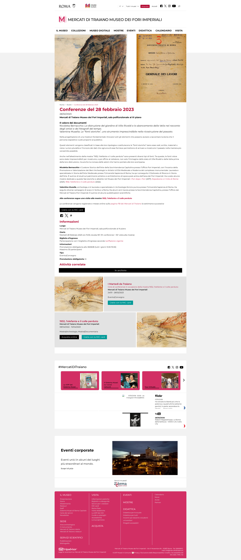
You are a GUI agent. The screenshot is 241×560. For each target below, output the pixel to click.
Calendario (164, 30)
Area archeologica (67, 525)
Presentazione (66, 499)
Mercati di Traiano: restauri (71, 532)
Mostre (119, 30)
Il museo (62, 30)
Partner (158, 502)
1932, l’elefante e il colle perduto (117, 198)
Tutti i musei (131, 6)
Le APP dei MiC (98, 513)
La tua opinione (98, 520)
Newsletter (64, 515)
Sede (63, 521)
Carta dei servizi (66, 513)
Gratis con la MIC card (72, 210)
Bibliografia (65, 543)
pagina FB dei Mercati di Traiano (126, 204)
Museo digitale (100, 30)
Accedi (154, 6)
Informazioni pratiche (100, 499)
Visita (179, 30)
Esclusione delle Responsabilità (152, 553)
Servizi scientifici (71, 538)
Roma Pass (96, 508)
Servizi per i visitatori (100, 504)
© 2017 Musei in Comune (122, 553)
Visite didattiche (98, 511)
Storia (62, 501)
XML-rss (180, 555)
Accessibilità (97, 518)
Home (62, 105)
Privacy (136, 553)
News (157, 497)
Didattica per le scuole (132, 513)
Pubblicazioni (65, 541)
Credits (167, 553)
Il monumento (66, 527)
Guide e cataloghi (99, 515)
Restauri (63, 506)
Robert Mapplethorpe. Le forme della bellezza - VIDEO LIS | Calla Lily (168, 422)
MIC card (95, 506)
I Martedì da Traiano (120, 284)
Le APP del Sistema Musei (69, 386)
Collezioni (78, 30)
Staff (62, 508)
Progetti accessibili (131, 523)
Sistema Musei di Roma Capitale (73, 511)
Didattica (145, 30)
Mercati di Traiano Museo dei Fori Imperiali (115, 19)
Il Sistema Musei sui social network (111, 385)
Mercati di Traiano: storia (70, 529)
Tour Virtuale (150, 387)
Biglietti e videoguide (100, 501)
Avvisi (157, 500)
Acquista (145, 6)
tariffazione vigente (114, 241)
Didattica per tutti (130, 515)
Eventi (131, 30)
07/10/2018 (168, 404)
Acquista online (69, 337)
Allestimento (65, 504)
